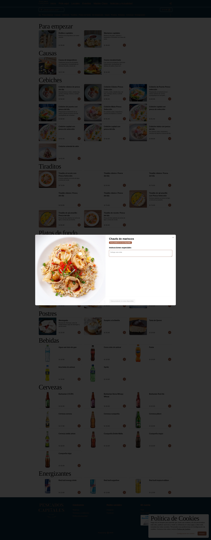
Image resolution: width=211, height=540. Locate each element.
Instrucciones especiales (120, 248)
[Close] (173, 237)
